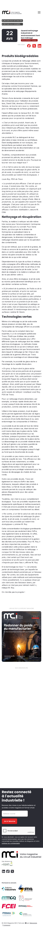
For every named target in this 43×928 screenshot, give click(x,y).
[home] (12, 12)
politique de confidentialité (11, 843)
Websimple (33, 923)
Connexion (6, 925)
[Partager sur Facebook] (29, 46)
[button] (38, 12)
